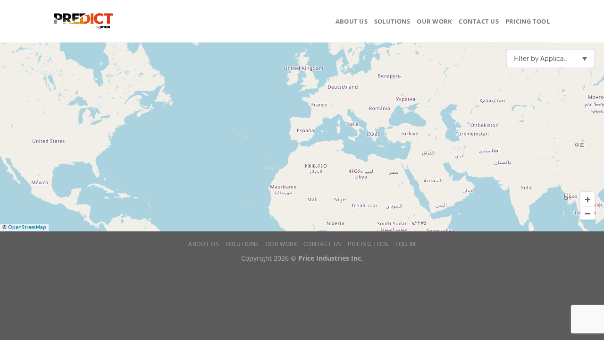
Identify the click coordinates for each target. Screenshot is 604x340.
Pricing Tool (527, 21)
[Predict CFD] (83, 21)
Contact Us (479, 21)
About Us (352, 21)
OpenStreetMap (27, 227)
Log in (405, 244)
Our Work (434, 21)
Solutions (392, 21)
